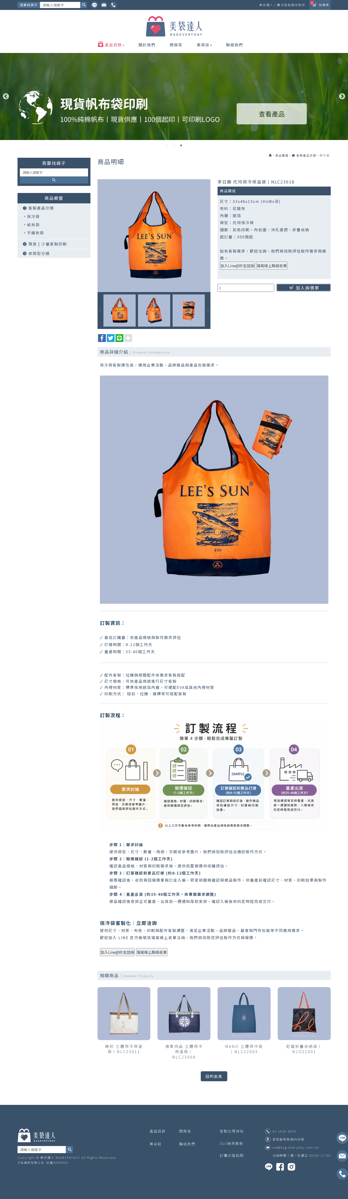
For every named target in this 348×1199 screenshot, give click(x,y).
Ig (103, 5)
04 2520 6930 (284, 1131)
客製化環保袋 (232, 1131)
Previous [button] (5, 96)
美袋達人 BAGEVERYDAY (174, 26)
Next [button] (342, 96)
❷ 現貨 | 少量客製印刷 (45, 244)
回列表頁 (214, 1076)
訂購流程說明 (232, 1155)
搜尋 (83, 5)
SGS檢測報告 (231, 1143)
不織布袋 (35, 233)
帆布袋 (33, 225)
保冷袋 (33, 216)
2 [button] (174, 145)
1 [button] (167, 145)
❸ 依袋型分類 (36, 253)
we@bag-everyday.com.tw (295, 1147)
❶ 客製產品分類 (38, 208)
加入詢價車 (307, 287)
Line (94, 5)
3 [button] (181, 145)
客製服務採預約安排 (288, 1139)
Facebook (113, 5)
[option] (174, 96)
